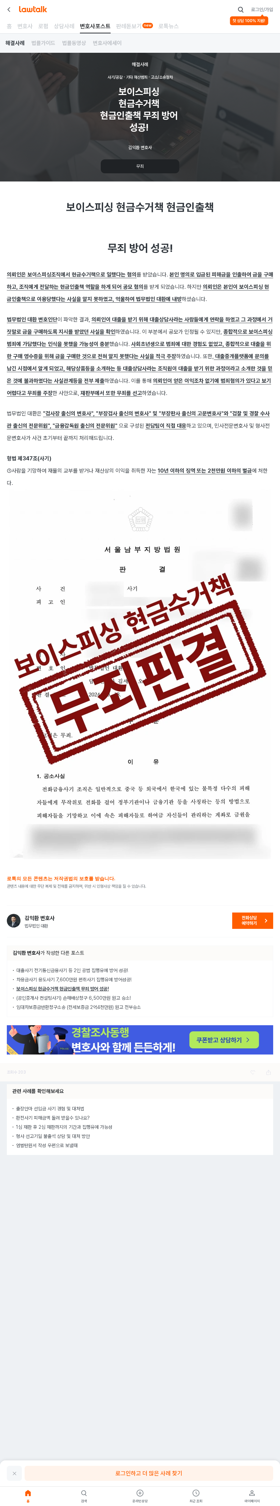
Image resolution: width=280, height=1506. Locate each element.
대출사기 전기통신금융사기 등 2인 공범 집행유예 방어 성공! (72, 970)
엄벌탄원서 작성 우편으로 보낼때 (47, 1145)
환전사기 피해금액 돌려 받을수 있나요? (53, 1118)
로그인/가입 (262, 9)
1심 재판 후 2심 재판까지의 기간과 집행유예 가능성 (64, 1127)
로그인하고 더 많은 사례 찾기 (148, 1473)
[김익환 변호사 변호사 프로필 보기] (13, 921)
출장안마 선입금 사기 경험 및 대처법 (50, 1108)
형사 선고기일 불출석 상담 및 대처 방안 (53, 1136)
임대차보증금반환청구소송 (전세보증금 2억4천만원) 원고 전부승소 (78, 1007)
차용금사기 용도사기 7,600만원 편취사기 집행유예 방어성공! (73, 979)
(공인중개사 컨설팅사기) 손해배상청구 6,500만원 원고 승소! (73, 998)
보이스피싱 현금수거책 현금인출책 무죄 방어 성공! (62, 989)
